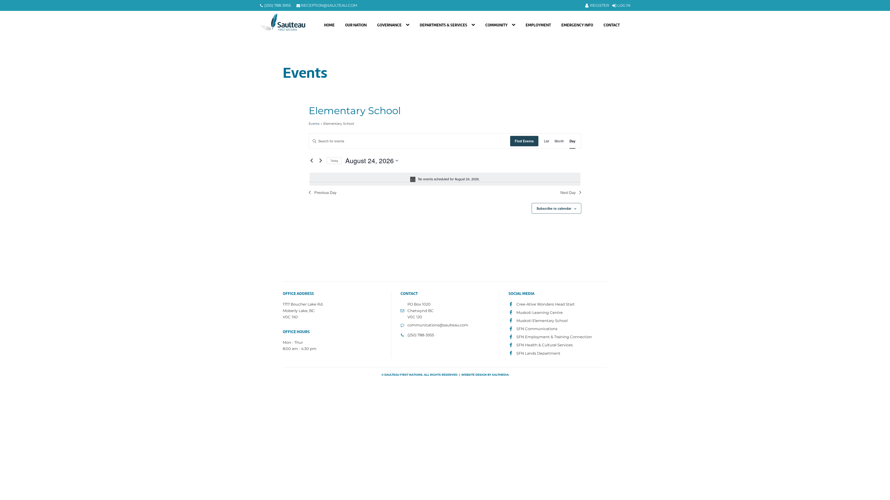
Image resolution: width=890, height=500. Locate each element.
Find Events (524, 141)
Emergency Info (577, 25)
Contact (612, 25)
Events (314, 124)
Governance (389, 25)
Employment (538, 25)
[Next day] (320, 160)
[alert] (445, 179)
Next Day (568, 192)
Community (496, 25)
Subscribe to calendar (554, 208)
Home (329, 25)
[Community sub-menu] (514, 25)
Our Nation (356, 25)
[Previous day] (311, 160)
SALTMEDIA (500, 374)
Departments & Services (443, 25)
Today (334, 160)
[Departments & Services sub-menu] (474, 25)
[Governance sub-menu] (408, 25)
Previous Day (325, 192)
